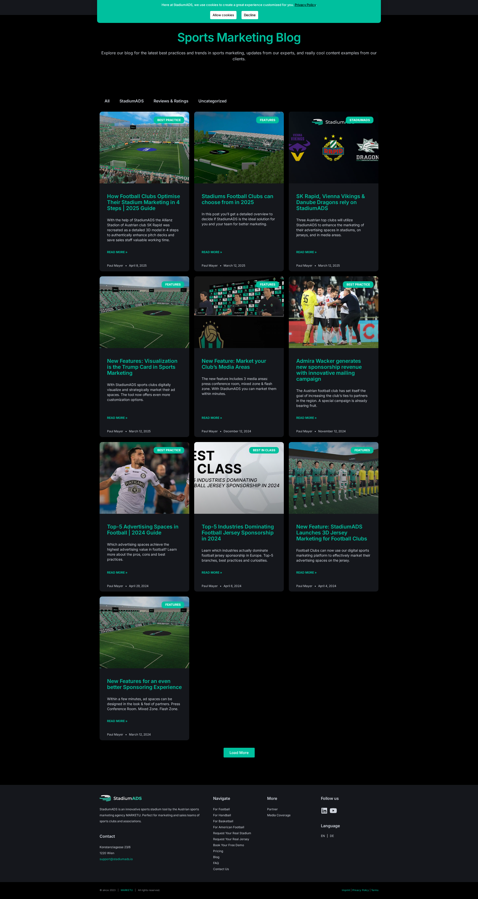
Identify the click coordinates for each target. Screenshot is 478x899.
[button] (239, 752)
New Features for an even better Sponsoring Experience (144, 684)
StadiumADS (132, 100)
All (107, 100)
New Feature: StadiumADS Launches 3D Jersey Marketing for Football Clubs (331, 533)
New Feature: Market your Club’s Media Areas (234, 364)
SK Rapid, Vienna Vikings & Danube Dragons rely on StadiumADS (330, 202)
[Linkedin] (324, 810)
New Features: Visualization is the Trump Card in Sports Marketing (142, 367)
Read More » (117, 252)
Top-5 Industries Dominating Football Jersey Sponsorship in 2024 (238, 533)
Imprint (346, 890)
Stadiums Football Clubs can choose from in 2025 (237, 199)
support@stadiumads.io (116, 859)
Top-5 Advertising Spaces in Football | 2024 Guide (143, 530)
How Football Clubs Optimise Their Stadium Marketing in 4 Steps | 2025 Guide (143, 202)
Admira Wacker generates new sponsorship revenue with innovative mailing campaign (329, 370)
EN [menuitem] (323, 835)
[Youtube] (333, 810)
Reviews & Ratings (171, 100)
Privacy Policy (360, 890)
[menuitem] (322, 836)
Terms (374, 890)
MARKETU (127, 890)
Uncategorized (212, 100)
